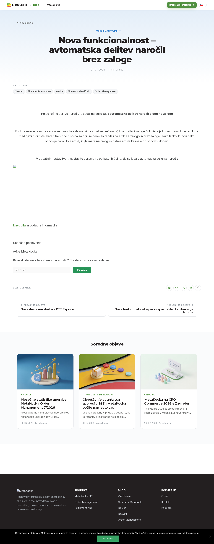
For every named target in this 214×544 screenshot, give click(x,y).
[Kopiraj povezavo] (198, 288)
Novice (59, 91)
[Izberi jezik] (202, 5)
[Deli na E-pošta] (191, 288)
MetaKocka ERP (84, 496)
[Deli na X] (184, 288)
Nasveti (19, 91)
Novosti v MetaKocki (79, 91)
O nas (164, 496)
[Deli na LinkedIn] (169, 288)
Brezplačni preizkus (180, 5)
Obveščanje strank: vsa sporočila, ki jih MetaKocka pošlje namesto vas (104, 403)
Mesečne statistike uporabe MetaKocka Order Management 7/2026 (44, 403)
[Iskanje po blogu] (159, 5)
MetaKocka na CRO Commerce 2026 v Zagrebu (166, 401)
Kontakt (165, 502)
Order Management (108, 31)
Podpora (166, 507)
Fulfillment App (83, 507)
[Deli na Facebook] (176, 288)
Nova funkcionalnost (39, 91)
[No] (210, 536)
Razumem (107, 538)
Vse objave (53, 4)
